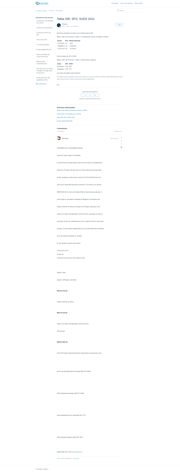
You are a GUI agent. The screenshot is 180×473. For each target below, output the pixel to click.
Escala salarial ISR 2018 (44, 49)
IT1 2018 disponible (43, 45)
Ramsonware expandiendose (42, 63)
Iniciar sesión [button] (138, 3)
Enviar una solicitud (126, 3)
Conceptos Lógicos (41, 10)
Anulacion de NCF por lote (44, 34)
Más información (41, 84)
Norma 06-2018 (42, 40)
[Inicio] (42, 3)
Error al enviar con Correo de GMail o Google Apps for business (45, 71)
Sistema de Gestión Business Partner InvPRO (72, 110)
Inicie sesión (60, 458)
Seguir (119, 24)
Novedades (59, 10)
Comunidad (114, 3)
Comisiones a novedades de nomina (45, 22)
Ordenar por (118, 131)
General (51, 10)
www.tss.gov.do (77, 452)
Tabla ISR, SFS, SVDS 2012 (66, 117)
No (95, 95)
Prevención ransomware (44, 28)
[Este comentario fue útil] (121, 138)
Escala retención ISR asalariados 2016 (43, 79)
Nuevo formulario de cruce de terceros (43, 56)
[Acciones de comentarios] (121, 147)
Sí (85, 95)
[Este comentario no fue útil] (121, 143)
